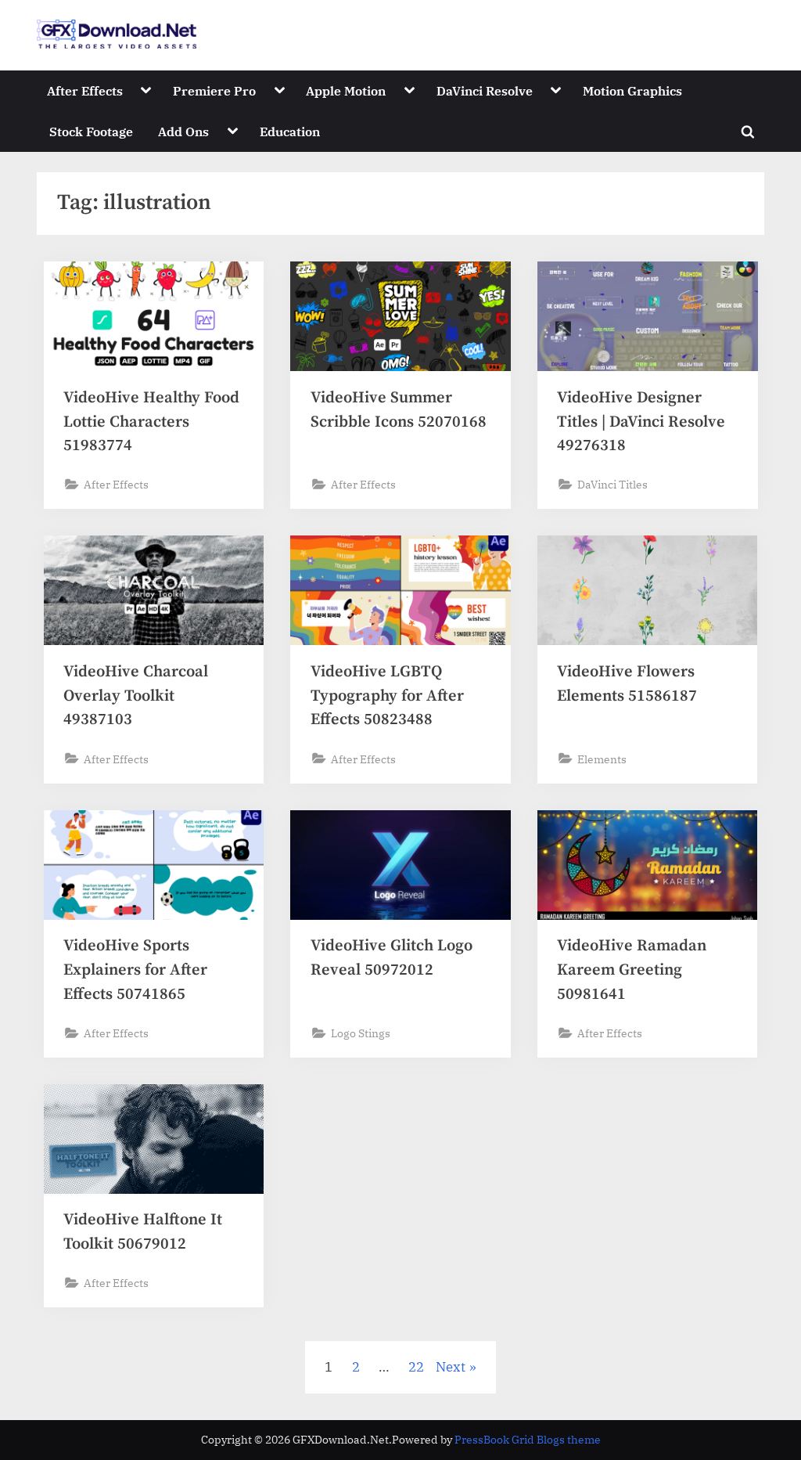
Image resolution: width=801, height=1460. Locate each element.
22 (416, 1366)
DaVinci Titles (612, 484)
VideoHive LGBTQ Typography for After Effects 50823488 (387, 696)
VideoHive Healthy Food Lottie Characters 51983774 (151, 422)
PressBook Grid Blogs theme (527, 1440)
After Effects (85, 90)
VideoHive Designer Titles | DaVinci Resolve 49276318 (641, 422)
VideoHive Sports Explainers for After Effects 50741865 (135, 969)
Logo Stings (360, 1033)
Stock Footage (91, 131)
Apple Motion (346, 90)
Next (450, 1366)
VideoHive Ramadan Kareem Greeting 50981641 (631, 969)
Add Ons (183, 131)
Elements (602, 759)
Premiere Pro (214, 90)
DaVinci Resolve (484, 90)
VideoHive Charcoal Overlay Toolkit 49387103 (135, 696)
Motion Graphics (632, 90)
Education (290, 131)
